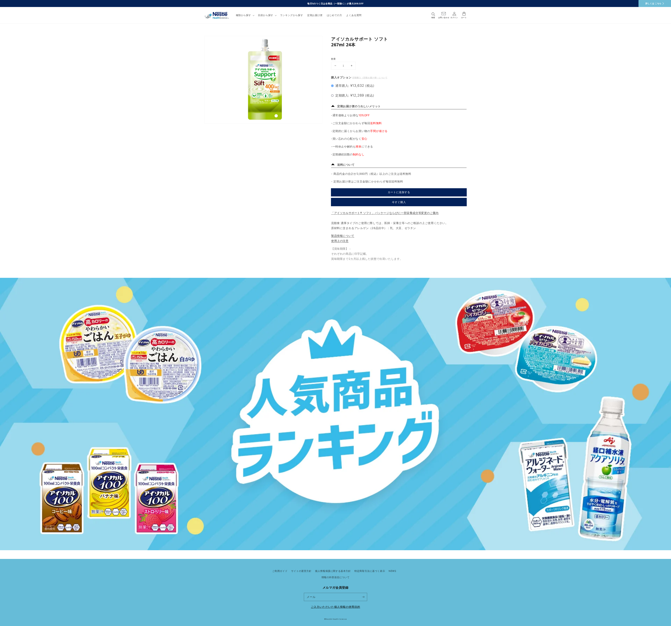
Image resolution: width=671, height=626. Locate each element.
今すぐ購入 (399, 202)
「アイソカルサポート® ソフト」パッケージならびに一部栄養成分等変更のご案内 (385, 213)
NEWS (392, 570)
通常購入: (354, 85)
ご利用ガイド (280, 570)
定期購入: (354, 95)
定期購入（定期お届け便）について (370, 77)
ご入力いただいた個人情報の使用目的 (335, 607)
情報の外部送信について (336, 577)
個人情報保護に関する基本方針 (333, 570)
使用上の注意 (340, 241)
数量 (333, 58)
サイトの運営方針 (301, 570)
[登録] (363, 597)
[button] (245, 15)
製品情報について (342, 235)
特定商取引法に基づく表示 (369, 570)
